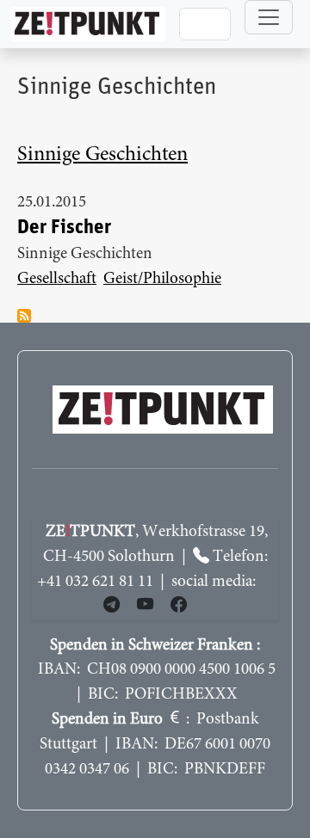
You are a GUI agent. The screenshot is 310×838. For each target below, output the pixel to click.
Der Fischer (64, 227)
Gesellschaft (56, 279)
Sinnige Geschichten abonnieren (24, 316)
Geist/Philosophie (162, 279)
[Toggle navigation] (269, 17)
